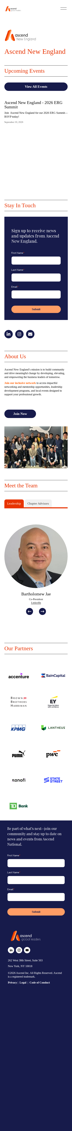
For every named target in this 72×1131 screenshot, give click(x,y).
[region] (36, 569)
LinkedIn (36, 602)
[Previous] (29, 611)
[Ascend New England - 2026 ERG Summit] (36, 96)
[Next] (42, 611)
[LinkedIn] (11, 950)
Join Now (20, 414)
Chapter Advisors (38, 503)
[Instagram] (19, 950)
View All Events (36, 86)
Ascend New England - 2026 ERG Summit (33, 104)
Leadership (14, 503)
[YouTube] (27, 950)
